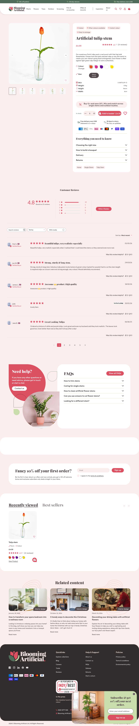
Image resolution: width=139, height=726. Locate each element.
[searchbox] (14, 230)
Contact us (19, 388)
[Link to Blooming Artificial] (17, 9)
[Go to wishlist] (120, 9)
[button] (65, 55)
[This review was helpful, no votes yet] (126, 254)
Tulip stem (13, 542)
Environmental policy (123, 664)
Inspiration (99, 9)
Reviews (59, 672)
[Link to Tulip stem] (23, 525)
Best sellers (52, 504)
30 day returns (74, 2)
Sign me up (120, 717)
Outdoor (51, 9)
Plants (28, 9)
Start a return (90, 676)
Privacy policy (120, 657)
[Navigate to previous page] (54, 345)
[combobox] (36, 230)
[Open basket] (129, 9)
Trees (43, 9)
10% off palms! (24, 2)
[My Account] (125, 9)
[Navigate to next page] (85, 345)
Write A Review (103, 209)
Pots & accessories (70, 9)
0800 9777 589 (63, 710)
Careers (58, 664)
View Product (13, 561)
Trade (58, 668)
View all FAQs (115, 373)
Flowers (36, 9)
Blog (57, 661)
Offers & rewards (83, 9)
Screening (60, 9)
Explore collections (62, 657)
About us (108, 9)
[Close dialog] (134, 694)
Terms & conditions (122, 661)
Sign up (117, 470)
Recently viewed (23, 504)
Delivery (88, 668)
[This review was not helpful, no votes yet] (130, 254)
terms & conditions (97, 476)
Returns (88, 672)
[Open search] (116, 9)
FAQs (87, 664)
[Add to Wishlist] (125, 113)
